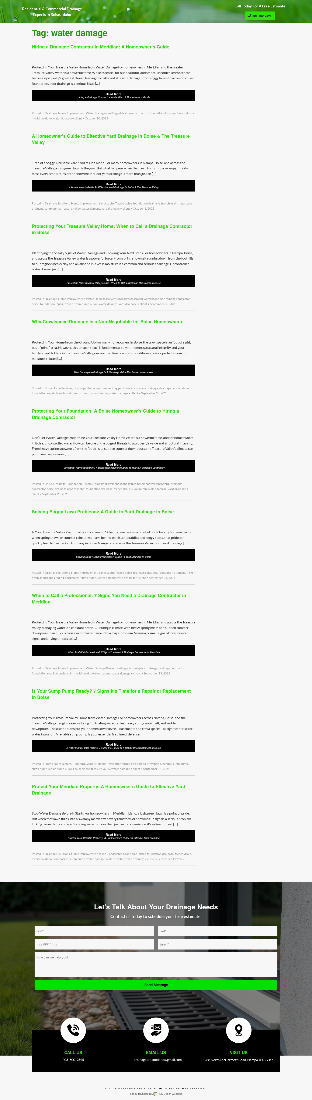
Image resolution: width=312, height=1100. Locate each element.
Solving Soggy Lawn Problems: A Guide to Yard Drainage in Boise (103, 511)
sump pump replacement (73, 769)
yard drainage (110, 208)
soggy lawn (72, 577)
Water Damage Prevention (103, 299)
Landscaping (107, 203)
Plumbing (79, 763)
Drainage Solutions (57, 203)
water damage (62, 118)
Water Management (99, 113)
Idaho (124, 483)
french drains (185, 113)
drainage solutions (145, 572)
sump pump (52, 208)
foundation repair (51, 304)
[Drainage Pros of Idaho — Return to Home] (156, 10)
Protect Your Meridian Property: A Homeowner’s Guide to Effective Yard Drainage (108, 789)
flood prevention (150, 763)
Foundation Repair (79, 483)
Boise (48, 483)
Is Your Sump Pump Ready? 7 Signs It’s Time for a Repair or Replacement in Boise (111, 694)
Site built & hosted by (156, 1093)
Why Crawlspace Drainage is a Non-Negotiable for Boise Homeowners (107, 321)
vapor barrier (99, 393)
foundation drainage (162, 113)
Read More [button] (113, 95)
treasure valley (70, 208)
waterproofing (115, 859)
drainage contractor (134, 113)
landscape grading (52, 577)
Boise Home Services (58, 388)
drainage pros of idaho (174, 388)
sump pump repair (44, 769)
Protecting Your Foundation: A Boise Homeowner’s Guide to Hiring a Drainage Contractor (105, 413)
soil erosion (60, 859)
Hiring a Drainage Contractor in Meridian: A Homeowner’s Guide (100, 46)
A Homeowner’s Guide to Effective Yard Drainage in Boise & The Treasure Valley (111, 139)
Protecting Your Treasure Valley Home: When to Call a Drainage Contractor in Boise (112, 229)
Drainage (51, 113)
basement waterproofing (146, 299)
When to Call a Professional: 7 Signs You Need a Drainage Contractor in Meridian (109, 598)
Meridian (131, 854)
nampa (166, 763)
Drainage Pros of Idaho (141, 1088)
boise (128, 203)
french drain (169, 203)
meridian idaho (42, 118)
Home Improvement (71, 113)
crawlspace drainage (144, 388)
